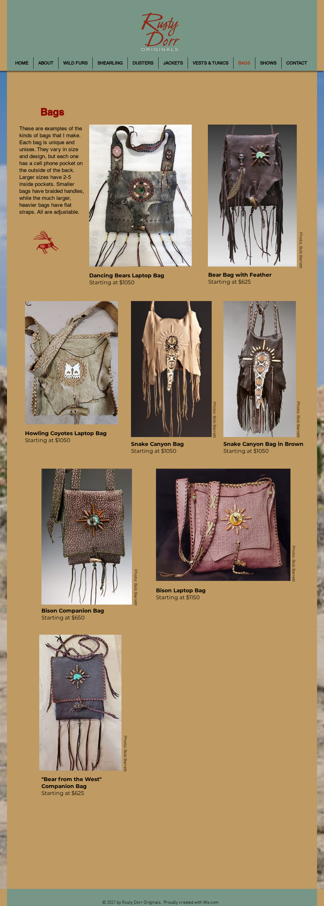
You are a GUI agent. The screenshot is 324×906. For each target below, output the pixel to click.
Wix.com (211, 902)
